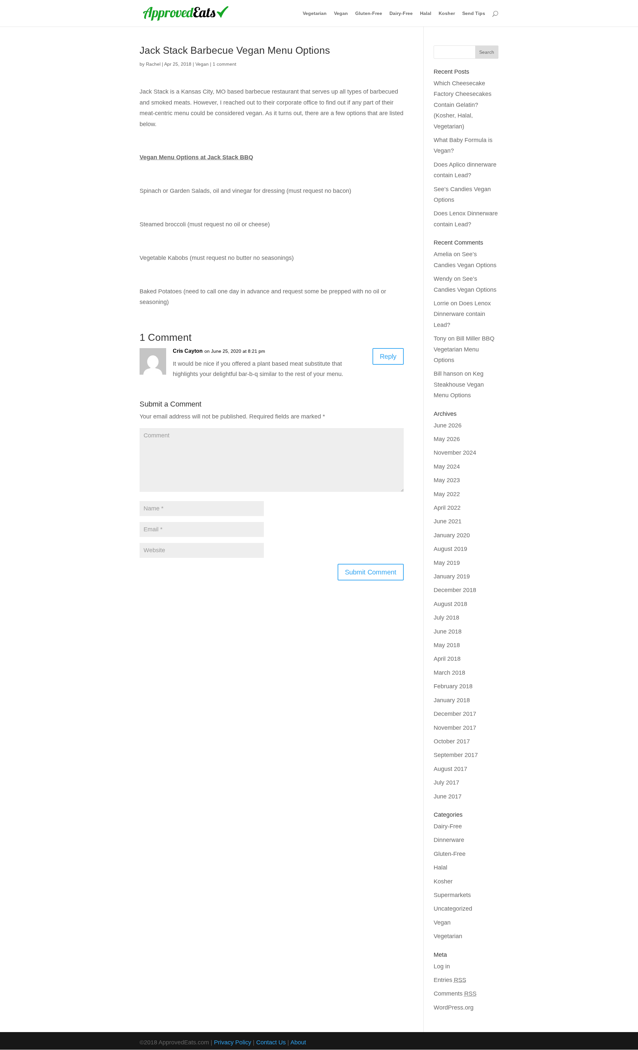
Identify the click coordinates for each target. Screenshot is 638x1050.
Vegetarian (315, 13)
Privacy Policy (232, 1042)
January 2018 (452, 700)
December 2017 (455, 714)
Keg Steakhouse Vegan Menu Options (459, 384)
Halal (425, 13)
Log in (442, 966)
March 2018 (449, 672)
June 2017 (448, 796)
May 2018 (447, 645)
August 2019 (450, 549)
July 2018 (446, 617)
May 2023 (447, 480)
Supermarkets (452, 895)
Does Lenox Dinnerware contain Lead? (462, 314)
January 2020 (452, 535)
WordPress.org (454, 1007)
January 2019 (452, 576)
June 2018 (448, 631)
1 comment (224, 64)
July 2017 (446, 782)
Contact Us (271, 1042)
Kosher (447, 13)
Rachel (153, 64)
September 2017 (456, 755)
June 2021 (448, 521)
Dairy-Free (401, 13)
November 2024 (455, 452)
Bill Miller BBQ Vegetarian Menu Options (464, 349)
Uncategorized (453, 908)
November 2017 (455, 727)
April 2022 (447, 507)
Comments (455, 993)
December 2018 (455, 590)
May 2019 (447, 563)
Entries (450, 980)
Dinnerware (449, 840)
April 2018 (447, 658)
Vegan (341, 13)
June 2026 (448, 425)
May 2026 (447, 439)
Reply (388, 356)
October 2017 (452, 741)
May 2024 (447, 466)
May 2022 (447, 494)
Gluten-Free (368, 13)
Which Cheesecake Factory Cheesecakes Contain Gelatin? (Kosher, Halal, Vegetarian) (462, 105)
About (298, 1042)
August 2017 (450, 769)
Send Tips (473, 13)
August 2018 (450, 604)
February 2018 (453, 686)
